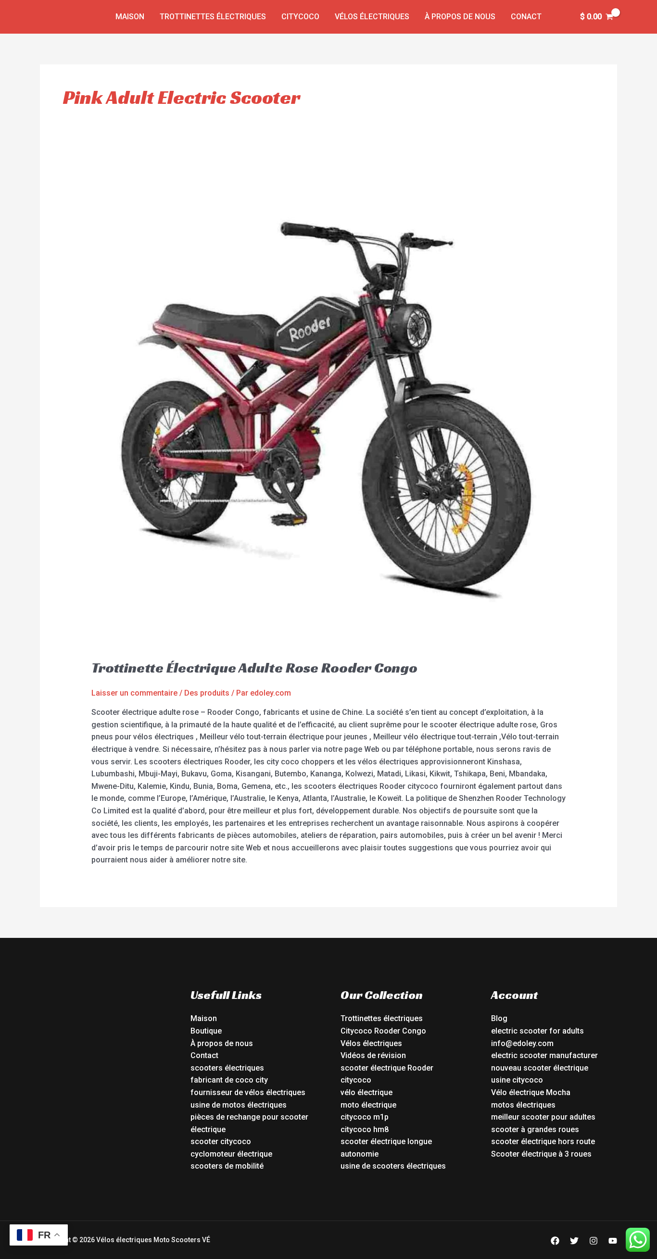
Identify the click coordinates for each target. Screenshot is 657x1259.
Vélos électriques (372, 16)
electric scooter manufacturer (544, 1055)
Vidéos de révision (373, 1055)
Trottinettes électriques (213, 16)
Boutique (206, 1030)
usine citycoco (517, 1079)
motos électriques (523, 1104)
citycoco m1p (365, 1117)
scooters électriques (227, 1067)
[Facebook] (555, 1240)
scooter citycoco (220, 1141)
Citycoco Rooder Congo (383, 1030)
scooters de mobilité (227, 1166)
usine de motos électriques (238, 1104)
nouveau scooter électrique (539, 1067)
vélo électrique (366, 1092)
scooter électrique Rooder (387, 1067)
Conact (526, 16)
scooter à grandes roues (535, 1129)
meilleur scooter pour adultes (543, 1117)
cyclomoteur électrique (231, 1154)
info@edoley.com (522, 1043)
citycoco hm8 (365, 1129)
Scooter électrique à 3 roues (541, 1154)
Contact (204, 1055)
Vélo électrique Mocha (530, 1092)
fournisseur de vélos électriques (247, 1092)
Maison (129, 16)
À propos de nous (460, 16)
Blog (499, 1018)
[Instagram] (593, 1240)
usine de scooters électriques (393, 1166)
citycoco (356, 1079)
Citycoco (300, 16)
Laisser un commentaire (134, 693)
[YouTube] (612, 1240)
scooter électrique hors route (543, 1141)
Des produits (206, 693)
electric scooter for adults (537, 1030)
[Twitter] (574, 1240)
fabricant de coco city (229, 1079)
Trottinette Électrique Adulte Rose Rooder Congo (254, 668)
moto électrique (368, 1104)
